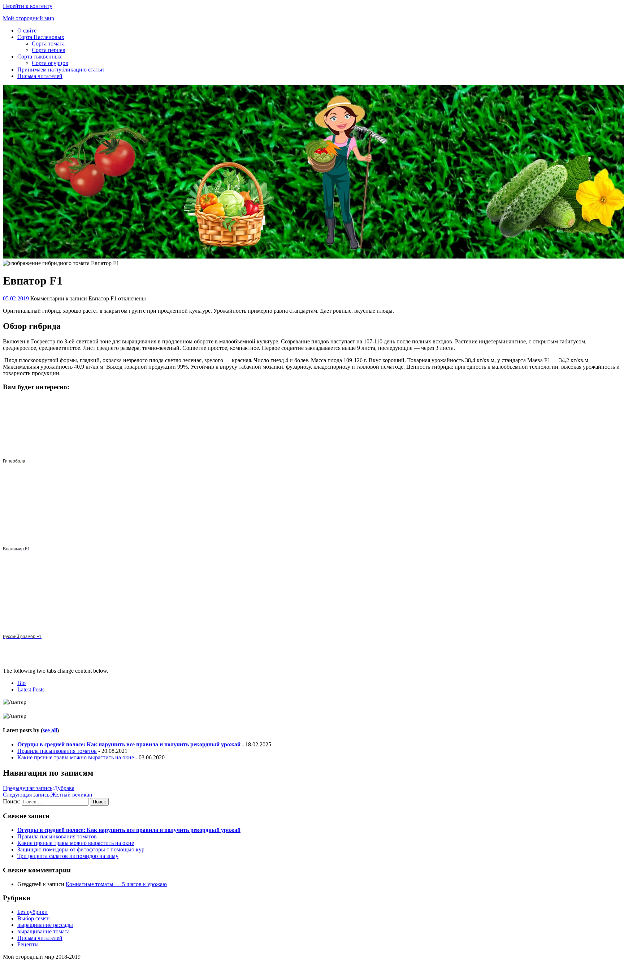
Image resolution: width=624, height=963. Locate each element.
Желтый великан (47, 794)
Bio (21, 683)
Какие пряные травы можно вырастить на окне (75, 757)
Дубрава (38, 788)
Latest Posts (30, 689)
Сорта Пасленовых (40, 37)
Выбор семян (33, 918)
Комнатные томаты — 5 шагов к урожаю (116, 884)
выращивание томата (43, 931)
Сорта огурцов (50, 63)
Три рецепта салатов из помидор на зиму (67, 856)
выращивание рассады (45, 925)
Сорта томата (48, 43)
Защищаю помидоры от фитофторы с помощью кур (80, 849)
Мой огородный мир (28, 18)
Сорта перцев (48, 50)
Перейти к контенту (27, 6)
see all (50, 730)
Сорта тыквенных (39, 56)
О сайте (26, 30)
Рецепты (28, 944)
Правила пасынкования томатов (57, 751)
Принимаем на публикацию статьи (60, 69)
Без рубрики (32, 912)
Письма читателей (39, 76)
